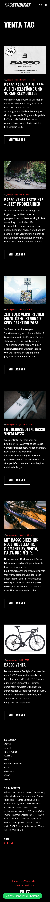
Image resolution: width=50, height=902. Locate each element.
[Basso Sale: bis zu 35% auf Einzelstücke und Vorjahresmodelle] (25, 60)
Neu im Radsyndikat (14, 763)
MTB (7, 759)
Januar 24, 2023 (25, 424)
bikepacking (39, 792)
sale (6, 818)
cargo (24, 796)
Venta (41, 826)
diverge (19, 799)
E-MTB (8, 748)
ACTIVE (8, 744)
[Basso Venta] (25, 639)
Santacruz (15, 818)
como (40, 796)
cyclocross (9, 799)
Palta (41, 811)
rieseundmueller (29, 814)
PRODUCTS (10, 771)
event (19, 807)
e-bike (37, 799)
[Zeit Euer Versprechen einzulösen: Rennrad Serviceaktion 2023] (25, 290)
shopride (25, 818)
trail (6, 826)
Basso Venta (15, 665)
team (37, 822)
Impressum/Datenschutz (25, 881)
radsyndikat (12, 80)
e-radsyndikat (11, 751)
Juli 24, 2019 (24, 660)
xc (22, 829)
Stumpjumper (18, 822)
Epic (39, 803)
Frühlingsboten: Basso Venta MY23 (24, 431)
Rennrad (16, 814)
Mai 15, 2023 (24, 194)
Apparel (21, 792)
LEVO (28, 811)
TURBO (13, 826)
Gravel (34, 807)
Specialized (36, 818)
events (27, 807)
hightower (9, 811)
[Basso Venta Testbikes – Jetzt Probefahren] (25, 175)
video (7, 779)
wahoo (16, 829)
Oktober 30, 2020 (26, 535)
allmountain (10, 792)
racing (7, 814)
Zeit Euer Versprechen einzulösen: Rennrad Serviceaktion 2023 (24, 318)
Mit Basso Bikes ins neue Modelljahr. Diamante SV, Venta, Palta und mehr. (21, 546)
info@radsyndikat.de (25, 885)
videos (8, 829)
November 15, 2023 (27, 80)
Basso (29, 792)
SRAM (7, 822)
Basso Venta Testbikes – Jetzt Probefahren (23, 202)
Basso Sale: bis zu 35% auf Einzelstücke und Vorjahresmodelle (24, 89)
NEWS (7, 767)
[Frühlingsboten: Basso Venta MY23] (25, 405)
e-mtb (7, 803)
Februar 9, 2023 (25, 309)
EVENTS (8, 755)
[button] (22, 896)
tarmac (30, 822)
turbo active (24, 826)
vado (34, 826)
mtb (35, 811)
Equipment (9, 807)
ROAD (7, 775)
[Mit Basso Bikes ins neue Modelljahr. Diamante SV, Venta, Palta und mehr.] (25, 515)
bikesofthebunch (12, 796)
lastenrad (20, 811)
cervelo (32, 796)
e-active (28, 799)
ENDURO (31, 803)
